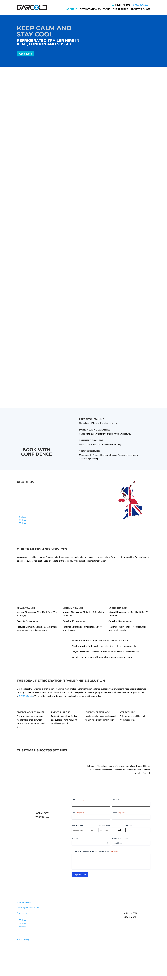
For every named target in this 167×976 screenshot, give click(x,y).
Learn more (27, 242)
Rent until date (104, 825)
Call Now (42, 813)
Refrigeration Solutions (95, 9)
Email (78, 813)
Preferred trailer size (120, 838)
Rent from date (77, 825)
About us (71, 9)
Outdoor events (24, 902)
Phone (118, 813)
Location (128, 825)
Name (78, 800)
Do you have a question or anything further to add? (95, 851)
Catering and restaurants (28, 907)
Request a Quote (140, 9)
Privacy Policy (23, 939)
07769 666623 (140, 5)
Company (115, 800)
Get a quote (25, 53)
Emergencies (22, 913)
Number (75, 838)
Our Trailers (120, 9)
